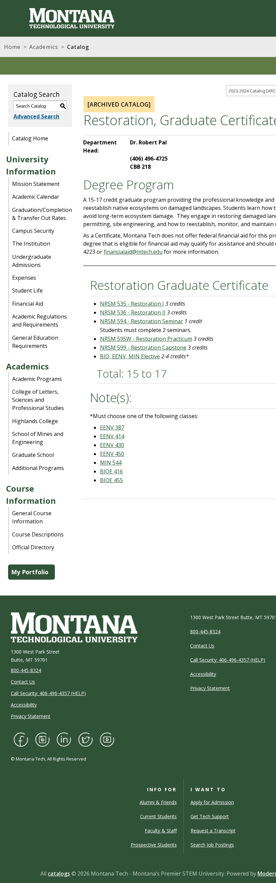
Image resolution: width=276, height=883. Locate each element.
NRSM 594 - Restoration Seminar (141, 321)
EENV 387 (112, 427)
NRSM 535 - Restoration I (132, 303)
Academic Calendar (35, 196)
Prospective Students (154, 844)
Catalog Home (30, 138)
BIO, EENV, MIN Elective (130, 356)
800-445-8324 (26, 670)
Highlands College (35, 421)
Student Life (27, 290)
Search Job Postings (212, 844)
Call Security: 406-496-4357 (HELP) (48, 693)
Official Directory (33, 547)
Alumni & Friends (158, 802)
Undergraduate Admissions (31, 261)
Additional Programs (38, 468)
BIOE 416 (111, 471)
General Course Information (31, 517)
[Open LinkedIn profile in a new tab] (64, 739)
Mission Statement (36, 184)
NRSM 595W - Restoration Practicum (146, 338)
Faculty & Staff (161, 830)
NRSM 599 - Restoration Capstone (143, 347)
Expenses (24, 277)
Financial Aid (27, 303)
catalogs (59, 873)
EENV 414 (112, 436)
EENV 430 (112, 445)
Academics (43, 47)
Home (12, 47)
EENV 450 (112, 454)
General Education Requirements (35, 342)
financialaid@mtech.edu (133, 251)
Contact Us (23, 682)
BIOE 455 (111, 480)
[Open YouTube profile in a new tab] (107, 739)
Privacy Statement (30, 716)
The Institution (31, 243)
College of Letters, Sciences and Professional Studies (38, 400)
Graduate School (33, 455)
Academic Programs (37, 379)
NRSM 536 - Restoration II (133, 312)
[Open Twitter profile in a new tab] (85, 739)
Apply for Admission (212, 802)
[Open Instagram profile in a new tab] (42, 739)
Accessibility (24, 704)
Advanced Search (36, 116)
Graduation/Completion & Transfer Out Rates (42, 214)
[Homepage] (59, 18)
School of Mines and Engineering (37, 438)
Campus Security (33, 230)
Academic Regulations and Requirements (39, 320)
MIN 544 (111, 462)
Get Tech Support (210, 816)
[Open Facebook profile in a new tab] (21, 739)
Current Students (158, 816)
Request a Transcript (213, 830)
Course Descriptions (38, 534)
